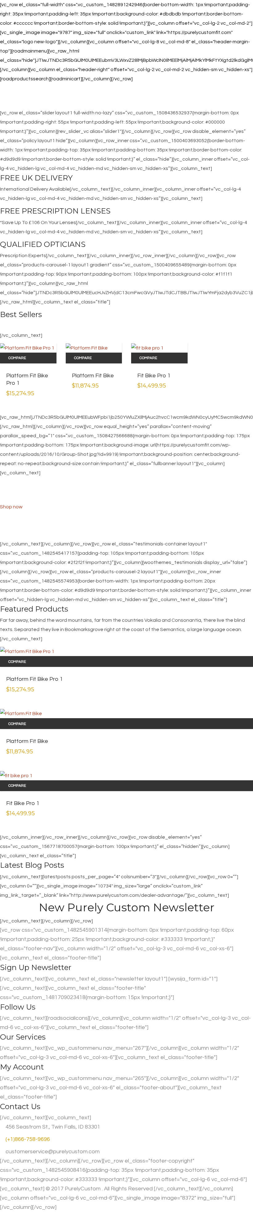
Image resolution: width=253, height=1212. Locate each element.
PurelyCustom (83, 1189)
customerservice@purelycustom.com (52, 1152)
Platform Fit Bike (93, 376)
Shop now (11, 506)
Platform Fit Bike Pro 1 (27, 379)
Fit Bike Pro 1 (154, 376)
